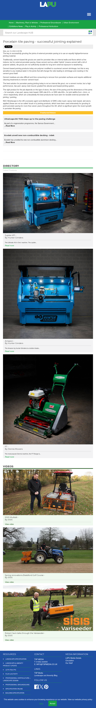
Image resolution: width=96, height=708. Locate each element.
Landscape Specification (16, 659)
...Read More (9, 125)
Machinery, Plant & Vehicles (27, 22)
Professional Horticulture (48, 26)
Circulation (70, 660)
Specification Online (14, 689)
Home (11, 22)
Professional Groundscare (50, 22)
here (41, 703)
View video (9, 524)
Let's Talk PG (11, 670)
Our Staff (69, 663)
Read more (9, 245)
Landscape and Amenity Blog (45, 675)
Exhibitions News (16, 26)
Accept (52, 703)
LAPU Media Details (73, 658)
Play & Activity (30, 26)
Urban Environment (71, 22)
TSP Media (38, 673)
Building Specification (15, 693)
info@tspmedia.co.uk (46, 664)
